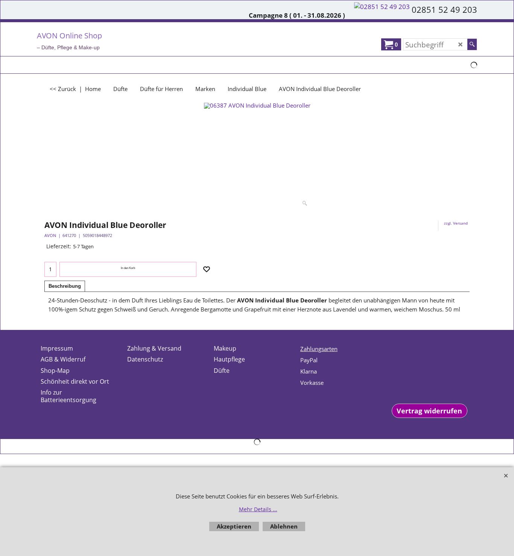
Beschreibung (65, 286)
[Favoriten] (206, 269)
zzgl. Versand (456, 223)
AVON (50, 235)
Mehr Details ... (258, 509)
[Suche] (472, 44)
